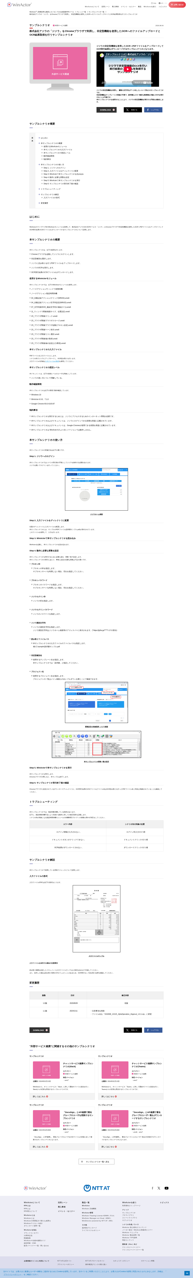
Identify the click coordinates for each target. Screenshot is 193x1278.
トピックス (164, 1202)
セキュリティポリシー (121, 1261)
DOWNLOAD (105, 110)
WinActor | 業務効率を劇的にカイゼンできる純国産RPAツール (51, 12)
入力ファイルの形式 (52, 198)
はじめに (44, 138)
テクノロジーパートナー (131, 1247)
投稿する (134, 110)
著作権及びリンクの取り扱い (96, 1264)
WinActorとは (29, 1215)
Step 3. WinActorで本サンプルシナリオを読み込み (64, 174)
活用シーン (106, 6)
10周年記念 (28, 1235)
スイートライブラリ (129, 1218)
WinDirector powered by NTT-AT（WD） (98, 1221)
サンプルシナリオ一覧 (96, 12)
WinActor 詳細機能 (89, 1208)
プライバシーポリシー (65, 1264)
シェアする (155, 110)
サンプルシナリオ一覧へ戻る (97, 1162)
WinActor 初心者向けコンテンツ (134, 1227)
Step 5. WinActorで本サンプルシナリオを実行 (62, 180)
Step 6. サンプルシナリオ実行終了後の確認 (61, 184)
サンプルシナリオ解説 (50, 194)
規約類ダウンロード (89, 1228)
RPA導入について (30, 1211)
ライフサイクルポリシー (91, 1230)
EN (166, 3)
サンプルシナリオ (129, 1213)
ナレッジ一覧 (81, 12)
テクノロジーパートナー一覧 (133, 1250)
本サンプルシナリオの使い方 (52, 165)
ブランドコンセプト (31, 1233)
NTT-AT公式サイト (64, 1261)
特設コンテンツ (128, 1240)
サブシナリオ (127, 1220)
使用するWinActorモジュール (55, 146)
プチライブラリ (128, 1215)
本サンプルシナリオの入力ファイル (58, 150)
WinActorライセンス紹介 (33, 1223)
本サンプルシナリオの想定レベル (57, 153)
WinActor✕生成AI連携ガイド (35, 1240)
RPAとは (27, 1205)
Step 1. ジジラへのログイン (55, 168)
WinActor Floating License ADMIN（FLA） (98, 1216)
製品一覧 (85, 1202)
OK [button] (187, 1273)
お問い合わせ (179, 5)
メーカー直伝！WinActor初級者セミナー (137, 1230)
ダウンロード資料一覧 (32, 1226)
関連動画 (27, 1238)
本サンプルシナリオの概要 (51, 143)
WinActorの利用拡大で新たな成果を (37, 1221)
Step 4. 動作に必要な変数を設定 (56, 177)
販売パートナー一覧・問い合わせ (36, 1246)
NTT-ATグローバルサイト (95, 1261)
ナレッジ (125, 1210)
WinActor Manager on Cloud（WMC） (97, 1218)
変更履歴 (44, 203)
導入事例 (61, 1207)
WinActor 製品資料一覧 (131, 1235)
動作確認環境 (49, 156)
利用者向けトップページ (131, 1205)
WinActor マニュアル (130, 1232)
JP (162, 3)
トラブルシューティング (51, 189)
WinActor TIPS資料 (129, 1237)
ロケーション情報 (147, 1261)
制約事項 (47, 159)
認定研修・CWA (30, 1243)
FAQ (154, 3)
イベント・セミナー (66, 1211)
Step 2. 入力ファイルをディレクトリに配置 (61, 171)
